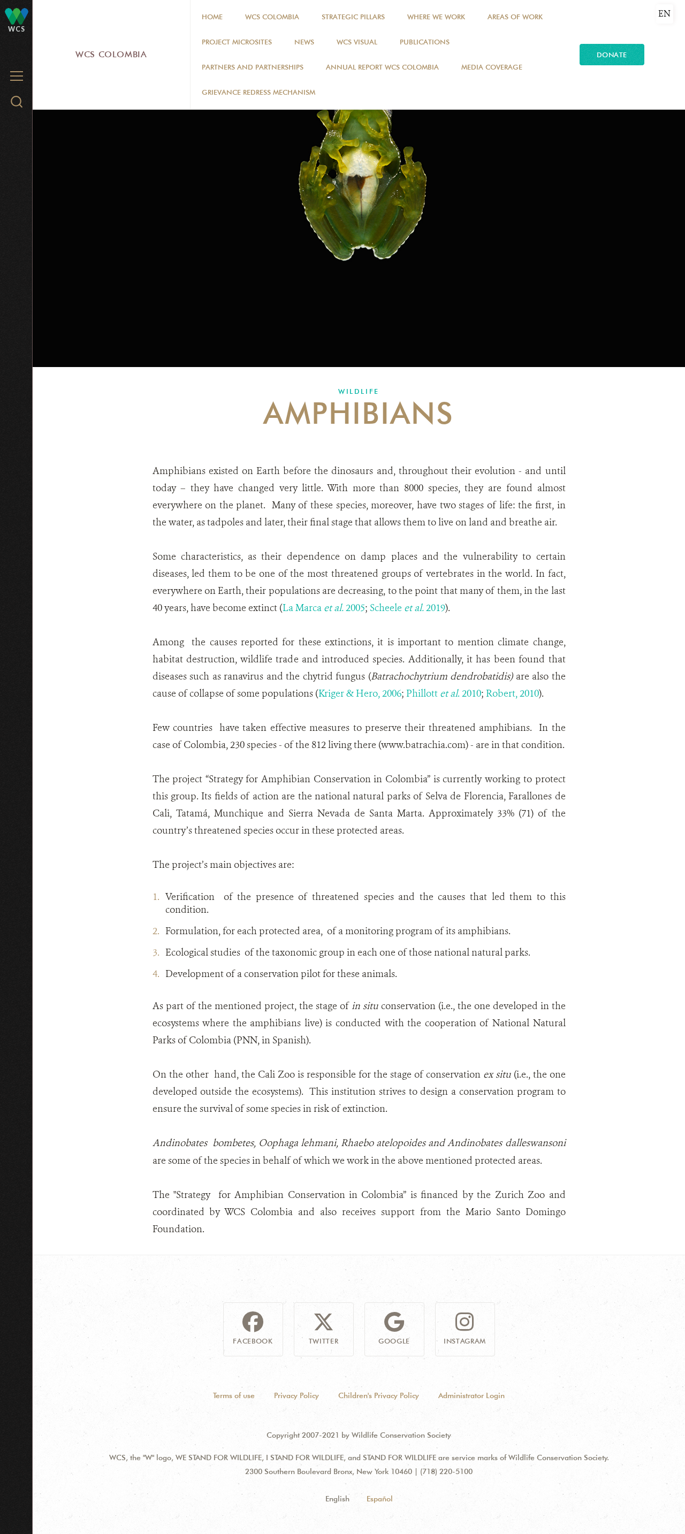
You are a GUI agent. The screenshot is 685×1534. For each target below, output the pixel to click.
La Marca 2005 (324, 607)
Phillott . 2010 (443, 693)
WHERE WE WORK (436, 16)
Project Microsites (237, 41)
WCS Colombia (111, 54)
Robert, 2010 (512, 693)
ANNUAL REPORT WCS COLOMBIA (382, 67)
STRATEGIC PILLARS (353, 16)
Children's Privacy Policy (378, 1395)
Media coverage (491, 67)
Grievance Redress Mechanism (258, 92)
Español (380, 1498)
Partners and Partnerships (252, 67)
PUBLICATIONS (425, 41)
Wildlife (358, 391)
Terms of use (234, 1395)
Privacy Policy (296, 1395)
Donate (612, 54)
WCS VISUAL (357, 41)
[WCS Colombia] (16, 16)
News (304, 41)
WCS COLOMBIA (272, 16)
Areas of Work (515, 16)
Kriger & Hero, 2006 (359, 693)
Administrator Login (471, 1395)
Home (212, 16)
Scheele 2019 (407, 607)
